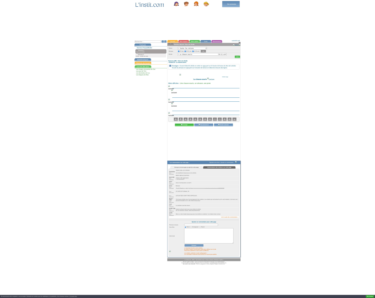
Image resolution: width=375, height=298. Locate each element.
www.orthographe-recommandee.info (218, 262)
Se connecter (231, 4)
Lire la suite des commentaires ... (230, 217)
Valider (237, 56)
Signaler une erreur (214, 162)
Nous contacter (210, 259)
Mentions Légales (218, 259)
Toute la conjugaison (201, 263)
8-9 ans (182, 51)
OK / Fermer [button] (370, 296)
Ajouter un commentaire (227, 162)
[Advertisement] (187, 24)
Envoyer (194, 245)
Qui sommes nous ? (201, 259)
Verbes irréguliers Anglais (212, 263)
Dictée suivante (224, 125)
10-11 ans (189, 51)
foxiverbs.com (222, 263)
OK (203, 51)
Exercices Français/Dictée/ (144, 48)
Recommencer (204, 125)
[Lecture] (210, 79)
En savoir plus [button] (73, 296)
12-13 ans (197, 51)
